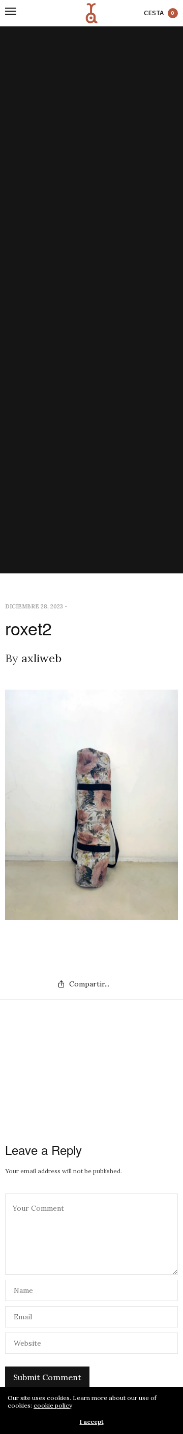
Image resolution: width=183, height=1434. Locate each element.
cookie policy (53, 1405)
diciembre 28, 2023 (34, 606)
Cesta (159, 13)
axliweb (41, 658)
